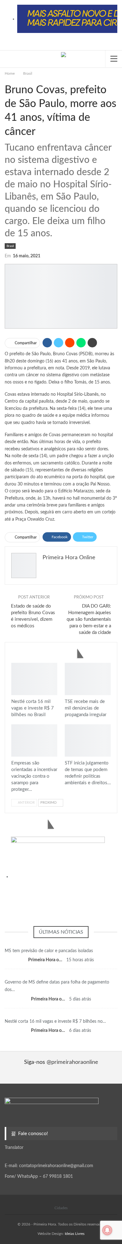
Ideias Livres (74, 1234)
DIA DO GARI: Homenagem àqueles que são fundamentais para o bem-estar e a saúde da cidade (89, 619)
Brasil (10, 246)
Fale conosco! (32, 1133)
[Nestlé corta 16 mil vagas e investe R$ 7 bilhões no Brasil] (34, 679)
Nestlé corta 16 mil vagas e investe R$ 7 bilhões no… (55, 1021)
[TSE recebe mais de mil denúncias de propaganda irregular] (88, 679)
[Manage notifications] (107, 1230)
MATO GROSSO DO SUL (61, 943)
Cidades (61, 1208)
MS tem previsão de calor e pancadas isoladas (49, 951)
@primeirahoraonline (72, 1062)
